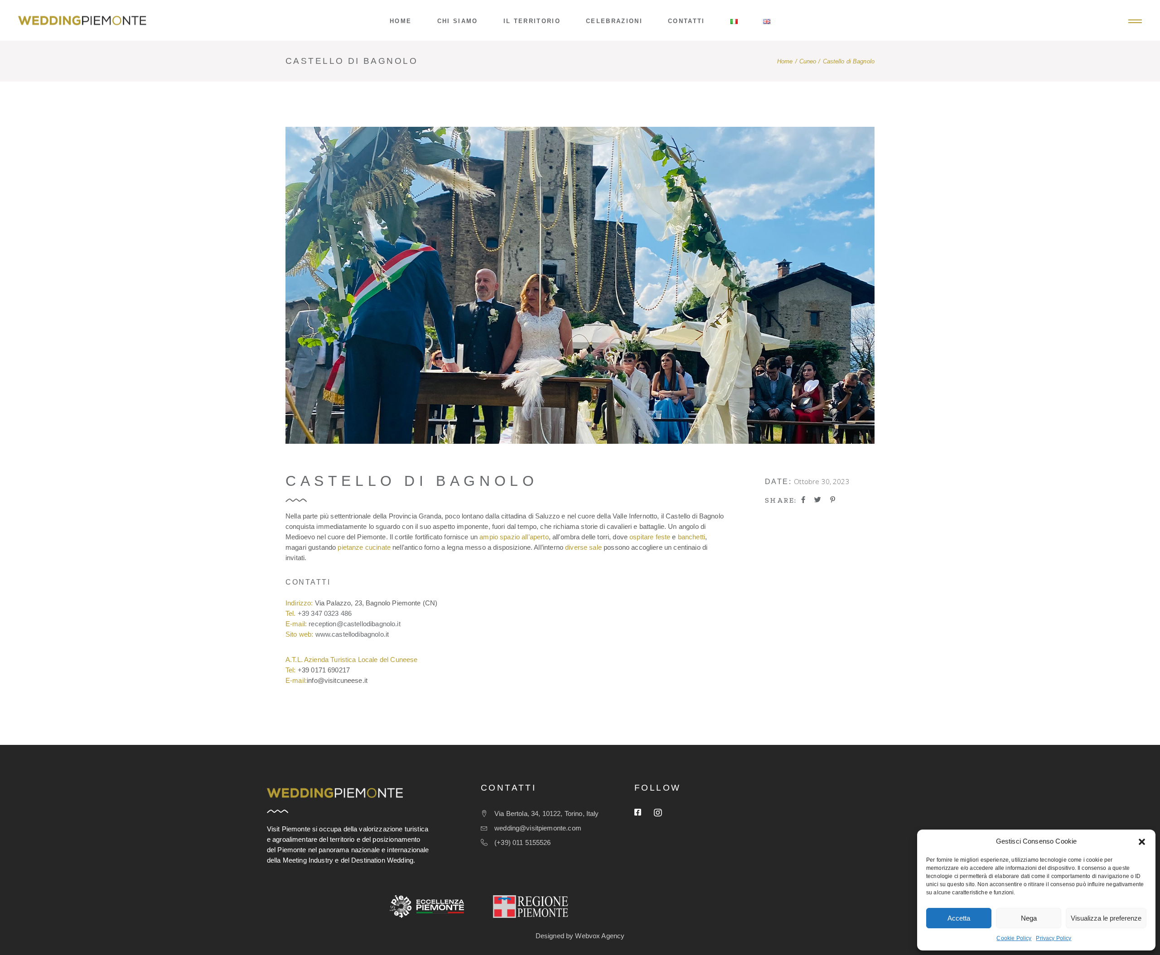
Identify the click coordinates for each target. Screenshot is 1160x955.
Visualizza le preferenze (1106, 918)
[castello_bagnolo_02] (580, 285)
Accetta (958, 918)
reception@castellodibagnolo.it (355, 624)
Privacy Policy (1053, 938)
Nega (1029, 918)
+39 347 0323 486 (325, 613)
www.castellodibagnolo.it (352, 634)
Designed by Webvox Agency (580, 936)
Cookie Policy (1013, 938)
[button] (1141, 841)
